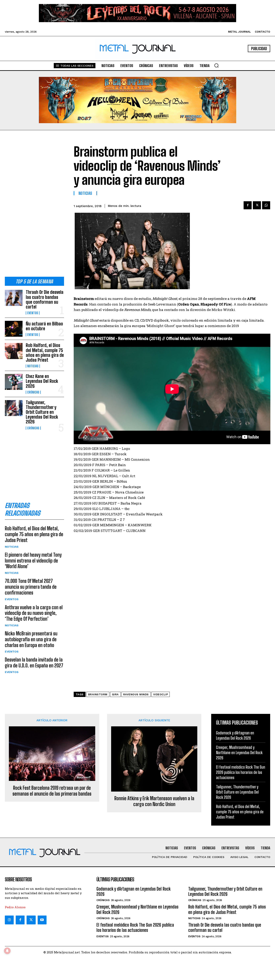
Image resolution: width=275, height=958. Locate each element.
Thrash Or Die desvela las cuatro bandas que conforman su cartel (44, 299)
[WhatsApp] (266, 205)
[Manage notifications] (7, 951)
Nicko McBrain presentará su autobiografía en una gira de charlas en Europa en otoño (31, 639)
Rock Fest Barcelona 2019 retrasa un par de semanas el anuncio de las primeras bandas (51, 791)
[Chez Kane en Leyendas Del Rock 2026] (14, 382)
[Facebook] (248, 205)
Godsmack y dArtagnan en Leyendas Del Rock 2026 (133, 891)
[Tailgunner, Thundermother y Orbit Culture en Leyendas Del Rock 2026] (14, 408)
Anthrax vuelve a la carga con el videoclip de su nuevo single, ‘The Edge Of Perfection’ (34, 613)
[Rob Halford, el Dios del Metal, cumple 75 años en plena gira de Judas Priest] (14, 351)
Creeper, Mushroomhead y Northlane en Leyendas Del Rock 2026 (239, 752)
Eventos (32, 313)
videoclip (160, 694)
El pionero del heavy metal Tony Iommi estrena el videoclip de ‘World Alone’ (33, 560)
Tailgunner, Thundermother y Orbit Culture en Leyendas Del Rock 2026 (42, 412)
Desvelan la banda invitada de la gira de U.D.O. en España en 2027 (34, 662)
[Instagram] (9, 920)
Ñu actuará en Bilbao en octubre (44, 326)
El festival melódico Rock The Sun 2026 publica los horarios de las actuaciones (240, 772)
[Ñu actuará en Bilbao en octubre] (14, 329)
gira (115, 694)
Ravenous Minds (136, 694)
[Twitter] (31, 920)
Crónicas (33, 392)
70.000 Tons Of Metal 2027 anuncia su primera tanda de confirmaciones (31, 587)
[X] (257, 205)
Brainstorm (98, 694)
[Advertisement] (34, 206)
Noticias (32, 366)
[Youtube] (42, 920)
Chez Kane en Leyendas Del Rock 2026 (42, 381)
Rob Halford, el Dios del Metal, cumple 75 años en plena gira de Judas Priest (45, 353)
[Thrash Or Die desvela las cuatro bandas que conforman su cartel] (14, 298)
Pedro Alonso (15, 907)
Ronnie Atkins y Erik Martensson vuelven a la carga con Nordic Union (154, 801)
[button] (216, 65)
